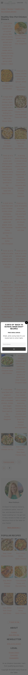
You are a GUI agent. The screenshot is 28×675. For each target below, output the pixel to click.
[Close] (26, 322)
